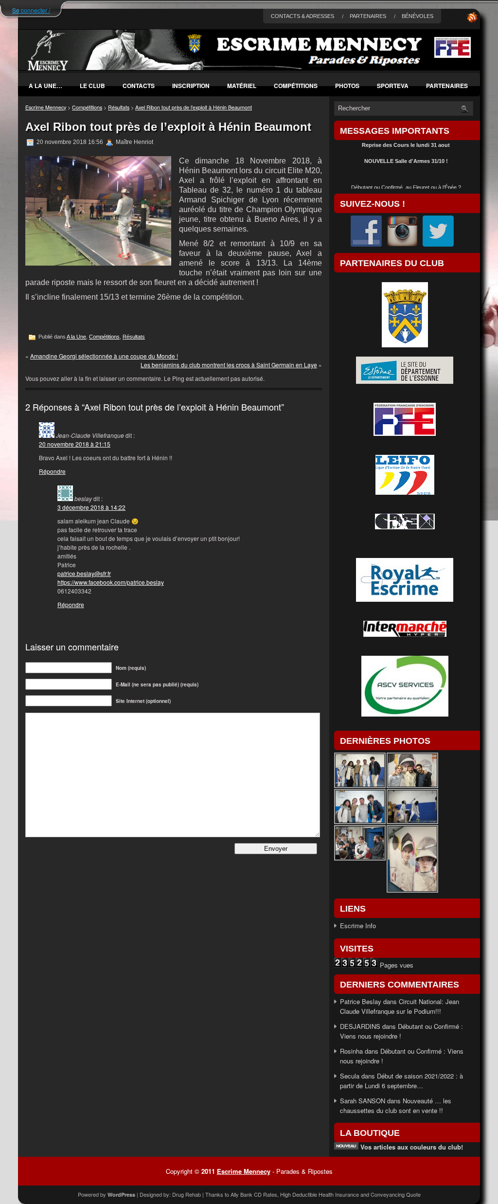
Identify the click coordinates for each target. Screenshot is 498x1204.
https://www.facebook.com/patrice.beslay (110, 582)
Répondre (52, 471)
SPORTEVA (393, 85)
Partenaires (447, 85)
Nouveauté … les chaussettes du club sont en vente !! (395, 1105)
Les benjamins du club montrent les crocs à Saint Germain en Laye (229, 364)
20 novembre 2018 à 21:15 (74, 444)
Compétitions (296, 85)
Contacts (139, 85)
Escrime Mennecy (45, 107)
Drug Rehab (186, 1194)
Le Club (92, 85)
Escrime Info (358, 925)
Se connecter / (31, 10)
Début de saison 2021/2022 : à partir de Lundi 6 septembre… (401, 1080)
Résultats (118, 107)
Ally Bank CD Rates (254, 1194)
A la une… (45, 85)
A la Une (76, 337)
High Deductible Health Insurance (319, 1194)
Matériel (241, 85)
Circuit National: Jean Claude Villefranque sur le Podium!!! (399, 1006)
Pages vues (395, 965)
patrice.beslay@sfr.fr (84, 573)
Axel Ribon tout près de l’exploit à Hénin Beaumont (193, 107)
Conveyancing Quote (396, 1194)
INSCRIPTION (191, 85)
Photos (347, 85)
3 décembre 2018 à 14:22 (91, 507)
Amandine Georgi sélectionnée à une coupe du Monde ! (104, 356)
